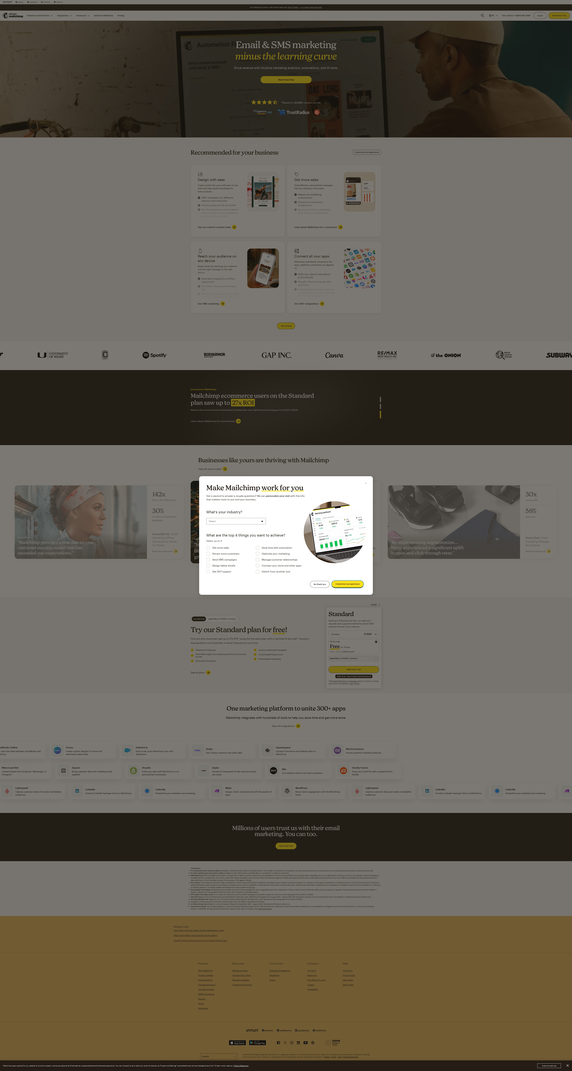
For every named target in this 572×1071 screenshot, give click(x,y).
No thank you (320, 584)
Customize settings (549, 1066)
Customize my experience (347, 584)
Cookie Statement (241, 1066)
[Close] (366, 483)
